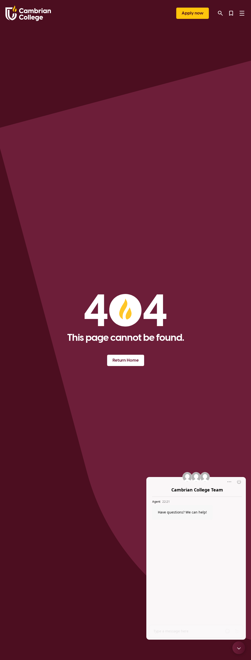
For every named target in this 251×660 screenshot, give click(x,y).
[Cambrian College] (28, 13)
